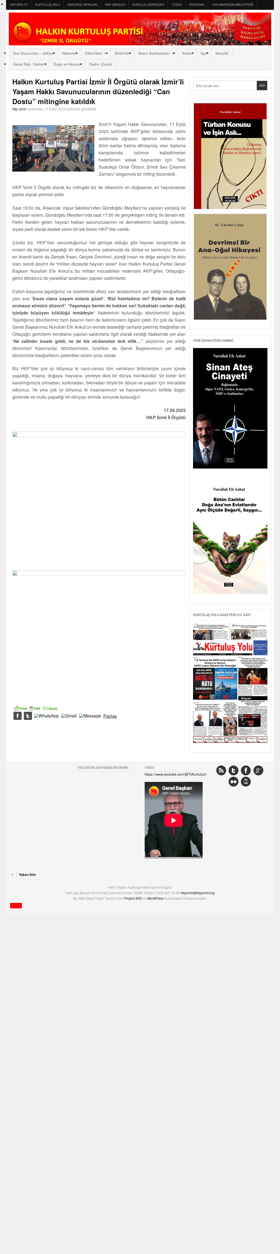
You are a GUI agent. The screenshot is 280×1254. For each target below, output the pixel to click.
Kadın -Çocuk (100, 64)
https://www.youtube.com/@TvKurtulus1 (176, 774)
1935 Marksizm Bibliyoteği (232, 4)
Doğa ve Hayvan (67, 64)
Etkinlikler (93, 53)
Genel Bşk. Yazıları (29, 64)
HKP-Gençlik (115, 4)
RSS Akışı (221, 770)
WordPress (155, 898)
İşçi (204, 53)
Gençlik (221, 53)
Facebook (246, 770)
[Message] (90, 716)
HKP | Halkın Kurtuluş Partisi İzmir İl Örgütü (140, 29)
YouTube (246, 782)
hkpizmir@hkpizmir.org (198, 892)
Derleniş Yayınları (82, 4)
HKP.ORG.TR (19, 4)
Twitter (233, 770)
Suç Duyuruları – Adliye (33, 53)
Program (196, 4)
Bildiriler (122, 53)
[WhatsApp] (46, 716)
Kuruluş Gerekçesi (148, 4)
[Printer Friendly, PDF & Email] (35, 708)
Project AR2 (133, 898)
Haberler (69, 53)
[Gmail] (69, 716)
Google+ (258, 770)
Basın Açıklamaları (154, 53)
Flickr (233, 782)
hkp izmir (19, 108)
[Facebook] (17, 716)
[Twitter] (28, 716)
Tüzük (177, 4)
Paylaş (110, 716)
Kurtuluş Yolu (47, 4)
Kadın (187, 53)
